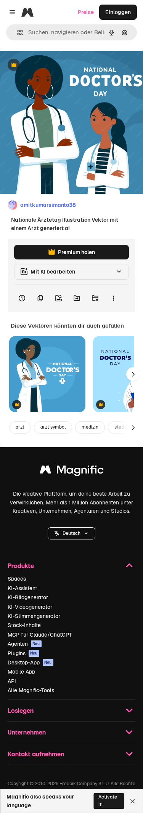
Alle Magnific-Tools (31, 690)
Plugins (23, 653)
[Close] (133, 801)
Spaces (17, 578)
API (12, 681)
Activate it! (107, 800)
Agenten (24, 643)
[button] (71, 533)
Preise (86, 12)
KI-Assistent (22, 588)
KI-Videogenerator (30, 606)
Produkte (21, 566)
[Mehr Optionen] (113, 298)
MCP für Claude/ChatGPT (40, 634)
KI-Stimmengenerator (34, 616)
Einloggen (118, 12)
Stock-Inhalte (24, 625)
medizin (90, 427)
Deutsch (71, 533)
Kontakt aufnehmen (36, 754)
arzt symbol (53, 427)
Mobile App (21, 671)
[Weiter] (133, 374)
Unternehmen (27, 732)
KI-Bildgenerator (28, 597)
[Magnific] (72, 471)
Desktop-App (30, 662)
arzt (20, 427)
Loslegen (21, 710)
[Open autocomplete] (16, 32)
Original (48, 65)
